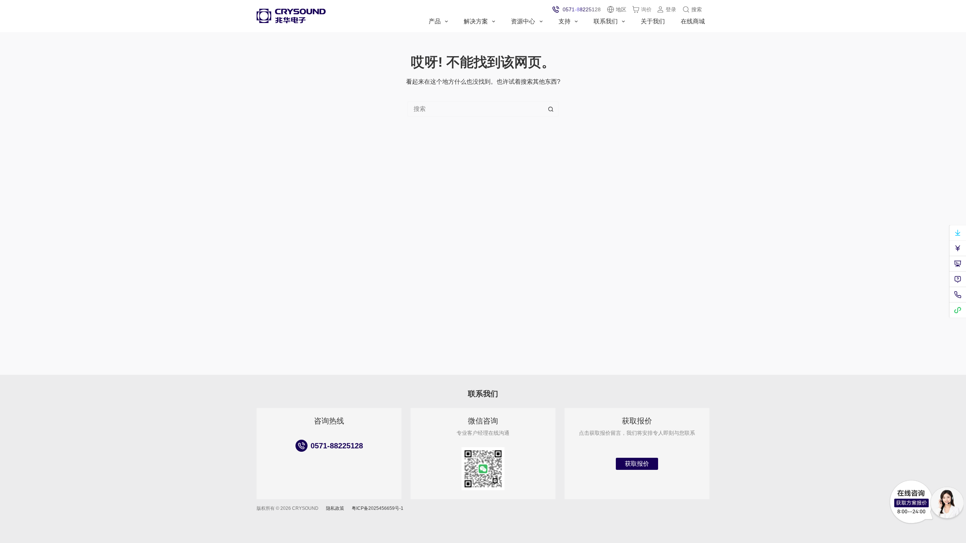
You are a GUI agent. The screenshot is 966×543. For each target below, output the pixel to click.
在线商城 (693, 21)
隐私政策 (335, 508)
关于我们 (653, 21)
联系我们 (606, 21)
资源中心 (523, 21)
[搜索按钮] (550, 109)
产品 (435, 21)
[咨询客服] (911, 502)
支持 (564, 21)
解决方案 (476, 21)
